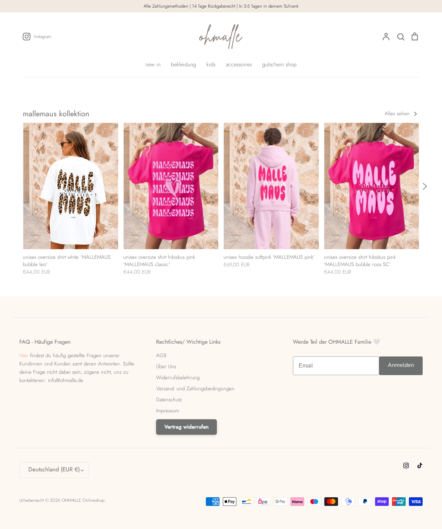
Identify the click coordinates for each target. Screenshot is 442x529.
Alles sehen (398, 113)
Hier (23, 355)
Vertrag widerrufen (186, 427)
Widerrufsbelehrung (178, 377)
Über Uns (166, 366)
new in (153, 64)
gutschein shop (279, 64)
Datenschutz (169, 399)
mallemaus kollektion (56, 113)
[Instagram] (406, 465)
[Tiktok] (420, 465)
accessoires (239, 64)
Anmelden (401, 365)
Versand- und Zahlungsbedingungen (195, 388)
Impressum (167, 410)
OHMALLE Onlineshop (82, 500)
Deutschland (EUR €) (54, 469)
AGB (161, 355)
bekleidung (183, 64)
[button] (19, 187)
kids (210, 64)
